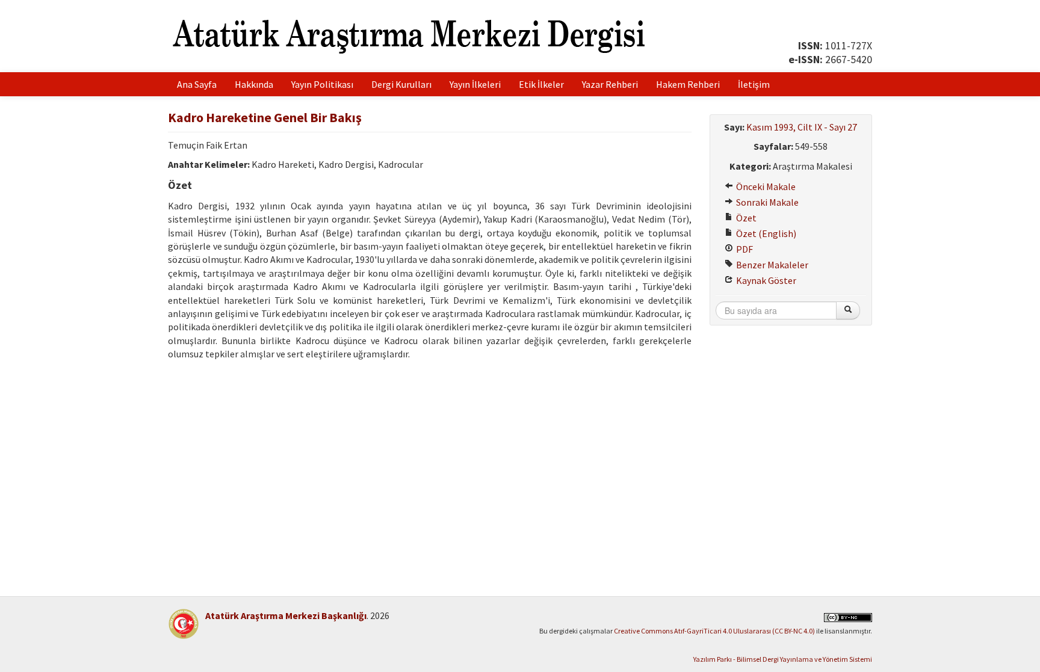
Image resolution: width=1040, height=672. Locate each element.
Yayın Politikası (322, 84)
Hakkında (254, 84)
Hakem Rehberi (688, 84)
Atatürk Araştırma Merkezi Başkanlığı (286, 615)
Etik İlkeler (541, 84)
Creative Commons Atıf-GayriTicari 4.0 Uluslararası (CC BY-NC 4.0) (714, 630)
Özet (745, 218)
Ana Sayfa (197, 84)
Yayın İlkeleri (475, 84)
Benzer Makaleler (771, 265)
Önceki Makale (765, 186)
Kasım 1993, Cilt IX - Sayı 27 (801, 127)
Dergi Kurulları (401, 84)
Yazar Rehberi (610, 84)
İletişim (754, 84)
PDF (743, 249)
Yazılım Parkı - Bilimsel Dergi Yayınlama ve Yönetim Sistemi (782, 659)
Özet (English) (765, 233)
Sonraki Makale (766, 202)
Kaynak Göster (765, 280)
